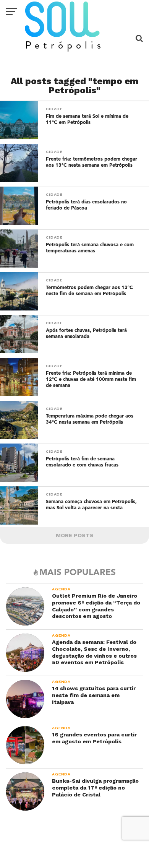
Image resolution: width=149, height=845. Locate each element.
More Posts (75, 535)
